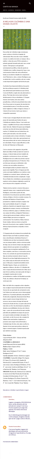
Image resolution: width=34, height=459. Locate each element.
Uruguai (26, 390)
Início (5, 10)
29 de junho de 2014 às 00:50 (16, 421)
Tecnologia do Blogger (19, 453)
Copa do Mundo (19, 390)
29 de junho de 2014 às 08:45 (16, 437)
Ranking (18, 10)
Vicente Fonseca (13, 426)
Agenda (11, 10)
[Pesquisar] (30, 3)
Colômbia (12, 390)
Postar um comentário (10, 441)
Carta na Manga (10, 7)
